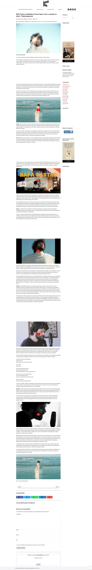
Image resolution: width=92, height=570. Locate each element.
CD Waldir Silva (50, 9)
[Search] (73, 18)
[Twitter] (73, 9)
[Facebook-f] (68, 9)
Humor (64, 94)
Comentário (18, 514)
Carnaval (64, 87)
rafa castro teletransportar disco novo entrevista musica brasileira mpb (42, 21)
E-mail (17, 534)
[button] (20, 497)
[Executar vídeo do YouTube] (38, 109)
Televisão (64, 103)
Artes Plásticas (65, 86)
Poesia (64, 99)
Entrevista (19, 21)
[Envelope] (75, 9)
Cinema (64, 89)
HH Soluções (37, 568)
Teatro (64, 102)
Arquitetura (65, 84)
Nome (17, 529)
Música (23, 21)
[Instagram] (70, 9)
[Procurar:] (68, 17)
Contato (60, 9)
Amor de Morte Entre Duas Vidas (25, 9)
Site (17, 539)
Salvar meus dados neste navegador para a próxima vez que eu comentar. (31, 544)
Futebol (64, 93)
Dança (64, 90)
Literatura (64, 96)
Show (64, 100)
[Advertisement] (38, 74)
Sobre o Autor (40, 9)
